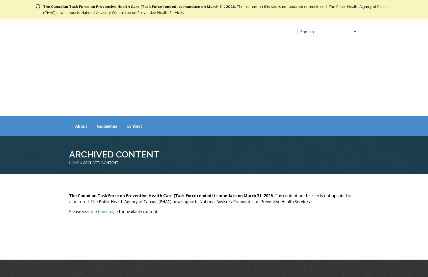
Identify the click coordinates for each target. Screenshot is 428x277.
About (81, 55)
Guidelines (107, 55)
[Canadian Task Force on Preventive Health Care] (112, 32)
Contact (134, 55)
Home (74, 92)
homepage (108, 140)
